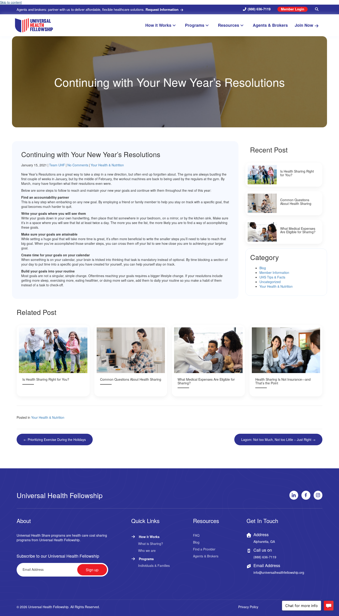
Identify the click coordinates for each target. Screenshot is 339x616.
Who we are (147, 550)
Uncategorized (270, 281)
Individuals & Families (154, 565)
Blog (262, 268)
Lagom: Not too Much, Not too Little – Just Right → (278, 439)
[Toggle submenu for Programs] (209, 25)
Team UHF (57, 165)
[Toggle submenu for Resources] (244, 25)
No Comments (77, 165)
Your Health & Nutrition (107, 165)
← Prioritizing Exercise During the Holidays (55, 439)
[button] (316, 9)
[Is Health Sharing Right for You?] (283, 175)
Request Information (162, 9)
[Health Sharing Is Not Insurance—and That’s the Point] (286, 360)
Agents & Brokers (205, 556)
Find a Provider (204, 549)
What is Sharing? (150, 543)
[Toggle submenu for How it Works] (176, 25)
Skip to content (11, 2)
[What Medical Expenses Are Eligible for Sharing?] (283, 232)
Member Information (274, 272)
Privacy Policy (248, 606)
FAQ (196, 535)
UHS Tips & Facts (272, 277)
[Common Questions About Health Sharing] (283, 203)
